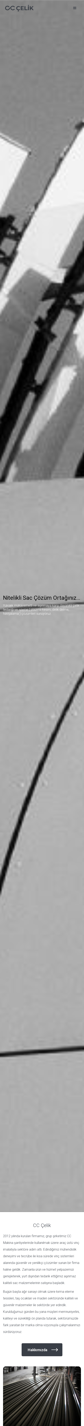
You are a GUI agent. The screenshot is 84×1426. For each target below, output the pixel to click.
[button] (75, 8)
